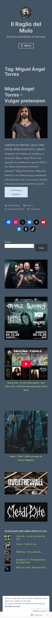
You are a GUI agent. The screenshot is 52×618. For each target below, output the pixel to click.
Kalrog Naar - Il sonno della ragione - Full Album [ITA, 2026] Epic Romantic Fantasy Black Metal (26, 386)
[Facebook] (8, 222)
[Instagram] (15, 222)
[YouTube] (43, 222)
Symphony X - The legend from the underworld (30, 561)
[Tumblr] (26, 229)
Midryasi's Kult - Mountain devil (31, 567)
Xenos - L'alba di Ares (26, 543)
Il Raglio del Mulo (26, 27)
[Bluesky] (29, 222)
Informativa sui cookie (12, 606)
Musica (29, 205)
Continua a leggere (13, 193)
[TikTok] (33, 229)
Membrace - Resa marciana (28, 551)
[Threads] (36, 222)
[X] (22, 222)
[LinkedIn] (19, 229)
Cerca (8, 241)
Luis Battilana (14, 205)
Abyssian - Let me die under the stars (30, 537)
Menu (27, 45)
